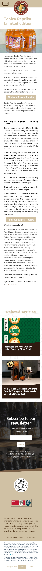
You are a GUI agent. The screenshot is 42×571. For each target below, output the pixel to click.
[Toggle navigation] (37, 4)
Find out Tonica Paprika (21, 97)
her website (12, 284)
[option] (21, 297)
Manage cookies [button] (12, 567)
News (15, 537)
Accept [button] (22, 567)
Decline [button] (31, 567)
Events (9, 537)
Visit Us (32, 537)
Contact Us (23, 537)
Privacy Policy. (25, 458)
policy (10, 554)
